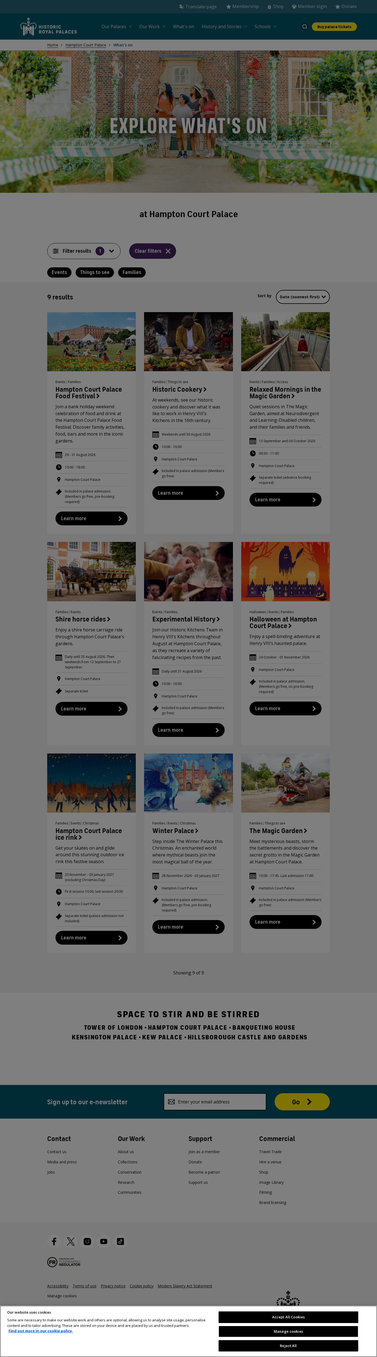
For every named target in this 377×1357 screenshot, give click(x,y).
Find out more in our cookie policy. (41, 1330)
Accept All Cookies (288, 1316)
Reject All (288, 1345)
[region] (188, 1331)
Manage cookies (288, 1331)
